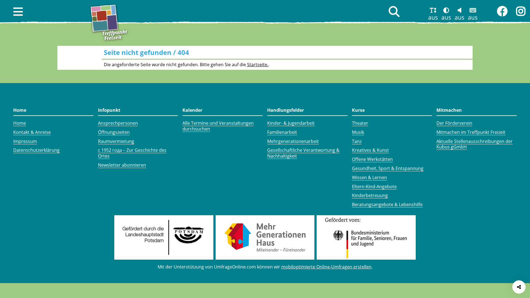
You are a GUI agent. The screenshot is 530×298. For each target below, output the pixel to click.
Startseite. (257, 65)
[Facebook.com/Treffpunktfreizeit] (502, 11)
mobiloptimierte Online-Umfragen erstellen (326, 267)
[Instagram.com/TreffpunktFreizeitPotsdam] (521, 11)
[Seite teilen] (519, 287)
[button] (18, 11)
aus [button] (433, 17)
